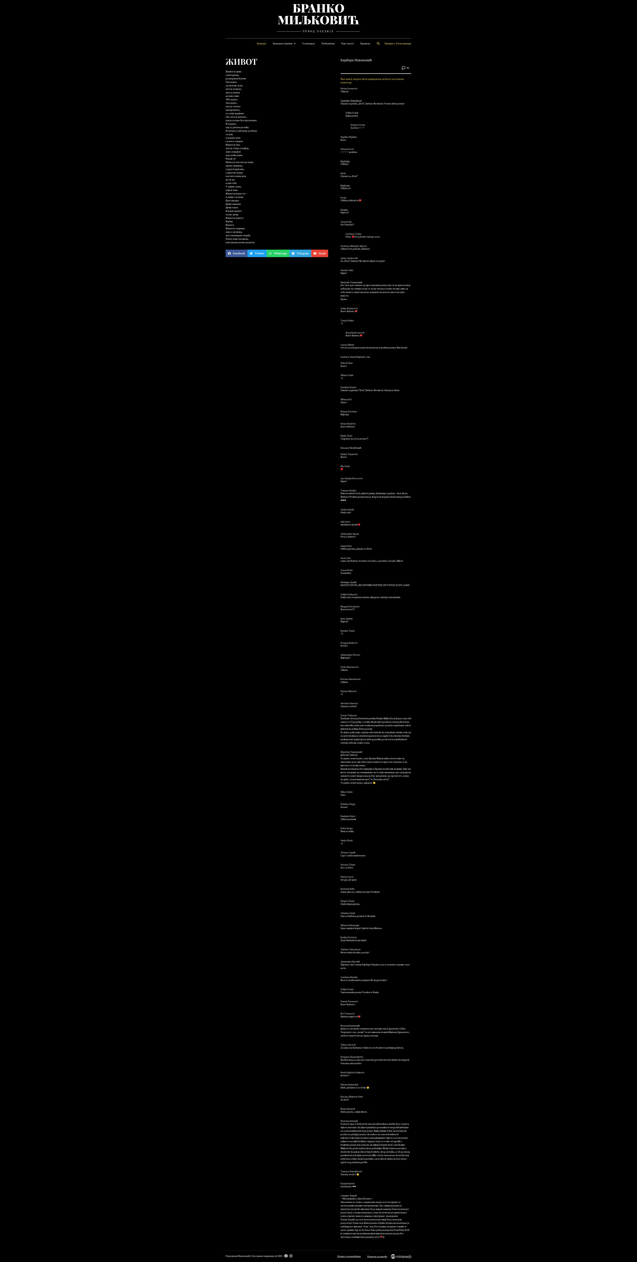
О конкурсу (308, 43)
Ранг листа (347, 43)
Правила (365, 43)
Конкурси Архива (282, 43)
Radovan (345, 185)
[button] (378, 43)
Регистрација (403, 43)
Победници (328, 43)
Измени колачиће (377, 1256)
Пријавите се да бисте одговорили (355, 96)
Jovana (344, 209)
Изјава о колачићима (349, 1256)
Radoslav (345, 161)
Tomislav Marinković (351, 100)
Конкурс (261, 43)
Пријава (389, 43)
